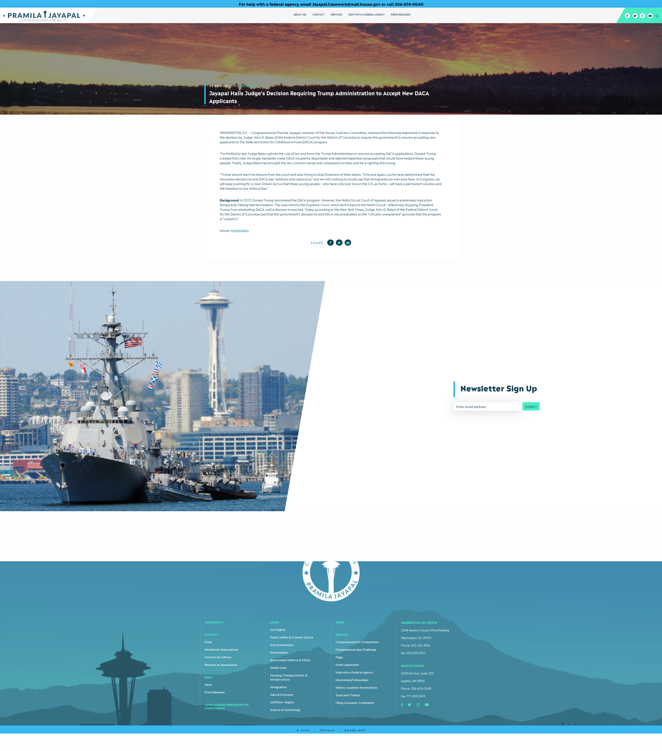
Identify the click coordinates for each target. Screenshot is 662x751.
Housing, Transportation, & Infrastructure (288, 677)
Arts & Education (282, 645)
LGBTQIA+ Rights (282, 702)
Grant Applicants (347, 664)
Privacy (327, 730)
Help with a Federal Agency (366, 14)
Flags (339, 657)
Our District (213, 622)
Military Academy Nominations (356, 687)
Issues (274, 622)
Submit (531, 406)
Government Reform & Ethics (290, 660)
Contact (318, 14)
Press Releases (400, 14)
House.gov (355, 730)
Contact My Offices (217, 657)
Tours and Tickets (347, 695)
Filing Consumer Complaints (354, 702)
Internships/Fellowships (351, 680)
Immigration (240, 230)
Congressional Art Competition (357, 642)
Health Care (278, 667)
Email (208, 642)
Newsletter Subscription (221, 649)
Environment (279, 652)
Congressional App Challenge (355, 649)
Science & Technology (285, 709)
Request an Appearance (220, 664)
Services (336, 14)
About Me (300, 14)
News (208, 684)
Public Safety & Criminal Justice (291, 637)
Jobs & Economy (281, 694)
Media (208, 677)
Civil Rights (277, 629)
